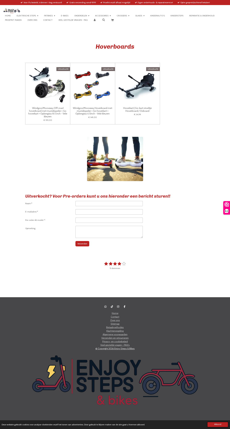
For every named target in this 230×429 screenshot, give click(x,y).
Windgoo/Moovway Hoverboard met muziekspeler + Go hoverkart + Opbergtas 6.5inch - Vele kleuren (92, 111)
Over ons (115, 320)
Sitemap (115, 323)
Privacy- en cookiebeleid (115, 341)
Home (115, 313)
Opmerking (30, 228)
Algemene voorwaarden (115, 334)
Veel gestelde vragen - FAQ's (115, 345)
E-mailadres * (31, 211)
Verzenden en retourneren (115, 337)
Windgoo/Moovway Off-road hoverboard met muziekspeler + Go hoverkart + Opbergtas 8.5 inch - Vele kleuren (47, 112)
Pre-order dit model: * (35, 220)
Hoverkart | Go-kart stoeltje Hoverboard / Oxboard (137, 109)
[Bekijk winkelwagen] (112, 20)
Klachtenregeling (115, 330)
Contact (115, 316)
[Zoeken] (104, 20)
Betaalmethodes (115, 327)
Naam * (28, 203)
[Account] (95, 20)
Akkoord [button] (217, 424)
